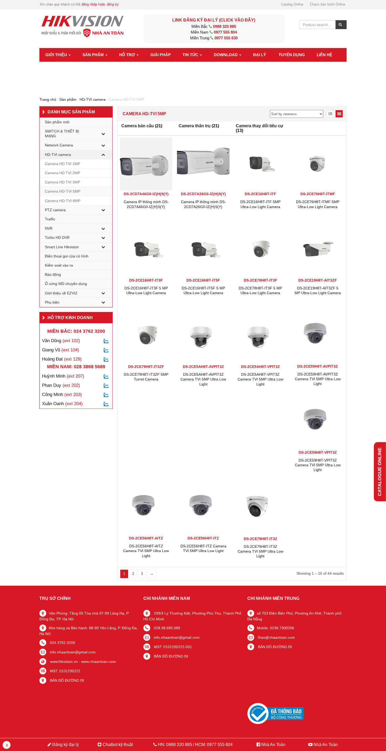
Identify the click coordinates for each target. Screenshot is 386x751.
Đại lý (259, 54)
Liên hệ (324, 54)
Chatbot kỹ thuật (117, 744)
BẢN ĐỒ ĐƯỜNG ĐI (66, 680)
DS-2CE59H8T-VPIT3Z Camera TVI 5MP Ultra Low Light (318, 465)
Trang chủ (47, 99)
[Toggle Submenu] (103, 133)
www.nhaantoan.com (98, 661)
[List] (330, 114)
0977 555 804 (225, 32)
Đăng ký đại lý (65, 744)
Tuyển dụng (292, 54)
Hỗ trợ (127, 54)
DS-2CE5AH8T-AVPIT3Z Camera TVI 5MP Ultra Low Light (203, 379)
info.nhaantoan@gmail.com (72, 652)
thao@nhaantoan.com (276, 637)
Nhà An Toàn (273, 744)
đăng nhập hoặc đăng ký (100, 4)
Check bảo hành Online (327, 4)
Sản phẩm (93, 54)
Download (226, 54)
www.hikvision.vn (63, 661)
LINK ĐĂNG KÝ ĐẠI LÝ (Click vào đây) (213, 20)
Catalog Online (292, 4)
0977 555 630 (226, 38)
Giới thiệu (56, 54)
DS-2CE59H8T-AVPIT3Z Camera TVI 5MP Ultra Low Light (318, 379)
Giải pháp (160, 54)
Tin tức (190, 54)
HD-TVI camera (93, 99)
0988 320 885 (224, 26)
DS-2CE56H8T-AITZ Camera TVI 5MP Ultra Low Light (146, 551)
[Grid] (339, 114)
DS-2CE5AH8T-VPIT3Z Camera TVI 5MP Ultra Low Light (260, 379)
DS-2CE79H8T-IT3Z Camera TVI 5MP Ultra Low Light (260, 551)
